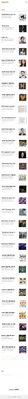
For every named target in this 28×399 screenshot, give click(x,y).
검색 (25, 374)
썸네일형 (23, 10)
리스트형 (25, 10)
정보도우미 (4, 2)
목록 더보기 (15, 358)
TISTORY (14, 397)
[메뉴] (26, 2)
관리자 (19, 397)
